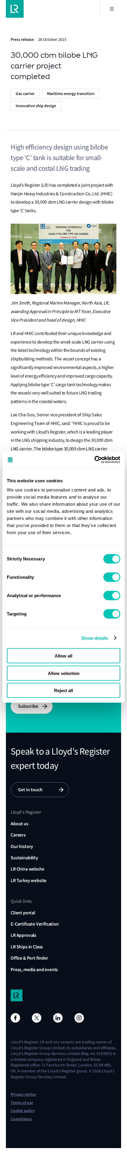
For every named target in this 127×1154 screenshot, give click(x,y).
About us (19, 824)
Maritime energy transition (71, 93)
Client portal (23, 913)
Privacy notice (23, 1094)
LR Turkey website (28, 880)
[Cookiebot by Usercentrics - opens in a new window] (94, 460)
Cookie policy (23, 1110)
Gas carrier (25, 93)
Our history (22, 846)
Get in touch (30, 789)
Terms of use (22, 1102)
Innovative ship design (36, 106)
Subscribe (28, 706)
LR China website (27, 869)
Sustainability (24, 858)
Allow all (63, 655)
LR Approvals (23, 935)
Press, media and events (34, 969)
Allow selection (63, 673)
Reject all (63, 690)
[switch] (111, 577)
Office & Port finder (29, 958)
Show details (94, 637)
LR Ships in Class (27, 947)
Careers (18, 835)
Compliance (21, 1119)
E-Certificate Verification (35, 924)
